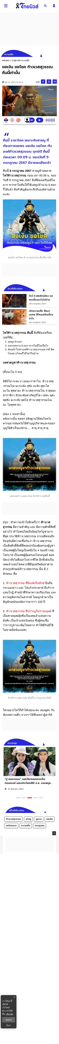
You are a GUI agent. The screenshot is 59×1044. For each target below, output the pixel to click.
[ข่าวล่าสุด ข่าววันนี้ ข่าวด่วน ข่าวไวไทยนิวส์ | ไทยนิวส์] (27, 5)
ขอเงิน (49, 819)
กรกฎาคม (39, 825)
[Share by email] (55, 81)
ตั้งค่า (8, 1025)
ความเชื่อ (25, 825)
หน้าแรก (5, 60)
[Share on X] (49, 81)
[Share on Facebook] (43, 81)
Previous (50, 742)
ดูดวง (39, 819)
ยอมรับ (9, 1020)
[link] (29, 301)
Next (55, 742)
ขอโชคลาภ (11, 825)
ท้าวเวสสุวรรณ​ (13, 819)
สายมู (28, 819)
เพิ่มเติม (9, 1014)
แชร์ (38, 82)
